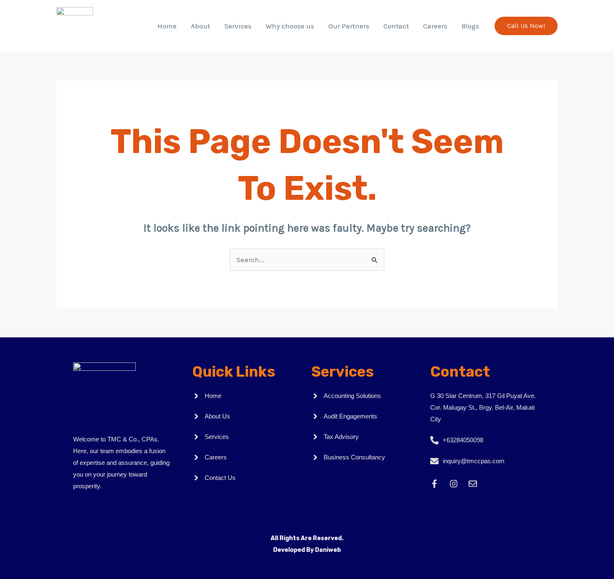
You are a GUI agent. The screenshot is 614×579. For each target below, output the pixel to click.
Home (167, 26)
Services (237, 26)
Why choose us (290, 26)
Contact (396, 26)
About (200, 26)
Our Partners (348, 26)
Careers (435, 26)
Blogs (470, 26)
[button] (526, 26)
